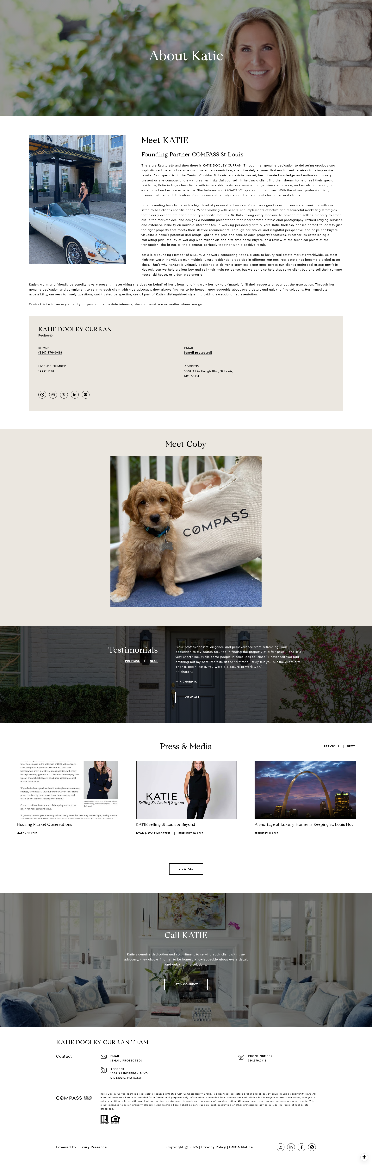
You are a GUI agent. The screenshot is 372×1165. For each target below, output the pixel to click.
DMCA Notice (241, 1147)
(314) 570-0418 (50, 352)
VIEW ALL (192, 697)
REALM (195, 255)
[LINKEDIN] (75, 395)
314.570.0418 (257, 1060)
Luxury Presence (92, 1147)
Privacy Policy (213, 1147)
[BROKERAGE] (42, 395)
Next (351, 746)
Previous (331, 746)
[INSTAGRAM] (53, 395)
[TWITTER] (64, 395)
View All (186, 869)
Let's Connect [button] (186, 984)
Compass (188, 1093)
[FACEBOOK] (301, 1147)
